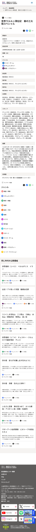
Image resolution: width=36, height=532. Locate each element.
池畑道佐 (17, 116)
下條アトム (7, 103)
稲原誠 (27, 114)
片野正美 (28, 124)
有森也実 (18, 97)
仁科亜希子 (16, 99)
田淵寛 (18, 114)
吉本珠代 (8, 116)
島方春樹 (12, 120)
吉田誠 (6, 118)
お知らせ (4, 474)
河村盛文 (12, 138)
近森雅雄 (24, 118)
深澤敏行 (20, 122)
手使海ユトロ (24, 128)
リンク (3, 479)
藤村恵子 (14, 130)
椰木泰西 (10, 136)
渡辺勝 (20, 126)
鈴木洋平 (15, 118)
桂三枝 (7, 101)
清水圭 (24, 101)
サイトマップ (5, 482)
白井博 (26, 136)
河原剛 (10, 114)
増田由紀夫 (22, 132)
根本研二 (13, 128)
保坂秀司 (13, 112)
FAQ (2, 477)
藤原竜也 (18, 101)
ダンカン (23, 99)
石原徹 (27, 112)
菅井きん (25, 97)
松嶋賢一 (23, 120)
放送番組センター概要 (8, 472)
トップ (5, 8)
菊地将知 (27, 116)
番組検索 (11, 8)
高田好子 (10, 134)
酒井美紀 (11, 97)
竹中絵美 (8, 126)
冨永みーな (22, 103)
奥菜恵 (12, 101)
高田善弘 (10, 122)
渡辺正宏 (10, 124)
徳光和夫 (5, 97)
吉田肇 (20, 124)
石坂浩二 (9, 99)
